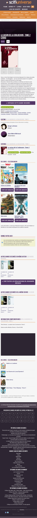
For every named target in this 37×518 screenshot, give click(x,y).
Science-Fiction (13, 112)
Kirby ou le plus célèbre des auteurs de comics (18, 444)
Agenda (29, 17)
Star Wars (18, 453)
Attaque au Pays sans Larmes (18, 486)
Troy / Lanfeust (18, 465)
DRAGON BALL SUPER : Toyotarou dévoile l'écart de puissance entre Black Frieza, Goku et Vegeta (18, 448)
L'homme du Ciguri (18, 484)
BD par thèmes (5, 14)
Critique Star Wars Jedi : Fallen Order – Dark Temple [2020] (18, 490)
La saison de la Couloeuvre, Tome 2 (18, 147)
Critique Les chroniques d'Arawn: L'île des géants (18, 504)
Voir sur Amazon (7, 190)
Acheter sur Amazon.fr (13, 152)
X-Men (18, 455)
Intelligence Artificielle (23, 114)
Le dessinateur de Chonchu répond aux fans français (18, 441)
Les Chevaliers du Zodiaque (18, 467)
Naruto (18, 464)
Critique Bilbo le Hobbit (18, 501)
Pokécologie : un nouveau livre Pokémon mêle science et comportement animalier (18, 435)
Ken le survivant (18, 461)
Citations (8, 17)
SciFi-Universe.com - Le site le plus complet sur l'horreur (18, 2)
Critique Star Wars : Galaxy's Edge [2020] (18, 492)
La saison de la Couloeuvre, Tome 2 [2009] (15, 36)
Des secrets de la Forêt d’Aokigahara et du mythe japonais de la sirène (18, 445)
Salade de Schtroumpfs (18, 478)
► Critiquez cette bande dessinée (18, 103)
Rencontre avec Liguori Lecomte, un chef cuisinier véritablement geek (18, 430)
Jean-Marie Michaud (14, 134)
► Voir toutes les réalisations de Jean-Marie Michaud (18, 282)
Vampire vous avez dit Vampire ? (18, 433)
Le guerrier (18, 482)
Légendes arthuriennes (18, 462)
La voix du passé (18, 479)
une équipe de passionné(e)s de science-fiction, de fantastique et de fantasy (22, 405)
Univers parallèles (22, 112)
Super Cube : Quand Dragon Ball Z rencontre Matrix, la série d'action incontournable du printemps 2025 (18, 438)
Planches (33, 14)
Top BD (32, 12)
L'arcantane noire (18, 481)
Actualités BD (16, 12)
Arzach (18, 473)
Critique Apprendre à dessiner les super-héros (18, 498)
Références (22, 17)
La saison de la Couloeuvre (11, 111)
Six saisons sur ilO (18, 475)
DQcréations (22, 509)
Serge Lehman (12, 126)
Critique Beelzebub (18, 503)
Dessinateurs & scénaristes (16, 14)
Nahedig (19, 476)
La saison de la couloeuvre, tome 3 (11, 274)
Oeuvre (2, 41)
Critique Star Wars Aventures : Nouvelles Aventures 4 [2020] (18, 496)
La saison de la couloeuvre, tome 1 (4, 274)
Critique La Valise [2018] (18, 493)
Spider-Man (18, 456)
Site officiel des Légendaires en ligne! (18, 442)
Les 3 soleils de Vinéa (18, 472)
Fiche (8, 41)
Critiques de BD (7, 12)
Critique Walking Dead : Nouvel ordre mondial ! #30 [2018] (18, 495)
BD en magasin (24, 12)
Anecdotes (15, 17)
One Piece (18, 459)
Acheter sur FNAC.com (25, 152)
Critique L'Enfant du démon (18, 499)
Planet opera (14, 114)
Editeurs (27, 14)
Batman (18, 458)
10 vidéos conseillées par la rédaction (18, 431)
